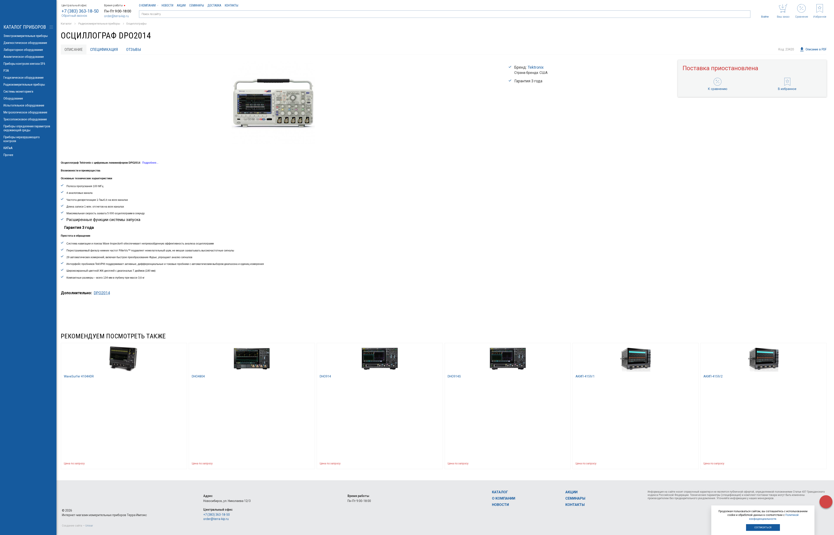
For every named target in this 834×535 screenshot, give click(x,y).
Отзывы (133, 49)
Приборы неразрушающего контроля (21, 139)
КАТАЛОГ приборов (24, 27)
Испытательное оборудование (23, 105)
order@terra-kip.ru (116, 16)
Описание (74, 49)
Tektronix (536, 67)
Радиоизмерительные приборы (24, 84)
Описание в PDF (816, 49)
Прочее (8, 155)
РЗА (6, 71)
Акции (181, 5)
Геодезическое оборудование (23, 78)
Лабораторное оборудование (23, 50)
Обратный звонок (74, 15)
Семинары (196, 5)
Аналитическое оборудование (23, 57)
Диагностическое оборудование (25, 43)
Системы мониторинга (18, 91)
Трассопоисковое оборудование (25, 119)
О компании (147, 5)
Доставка (214, 5)
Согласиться (762, 527)
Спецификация (104, 49)
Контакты (231, 5)
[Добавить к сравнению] (173, 463)
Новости (167, 5)
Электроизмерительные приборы (25, 36)
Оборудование (13, 98)
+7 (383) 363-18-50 (80, 11)
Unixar (89, 525)
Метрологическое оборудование (25, 112)
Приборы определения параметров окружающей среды (26, 128)
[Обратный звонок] (825, 501)
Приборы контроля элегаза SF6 (24, 64)
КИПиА (8, 148)
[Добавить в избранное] (181, 463)
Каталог (500, 492)
